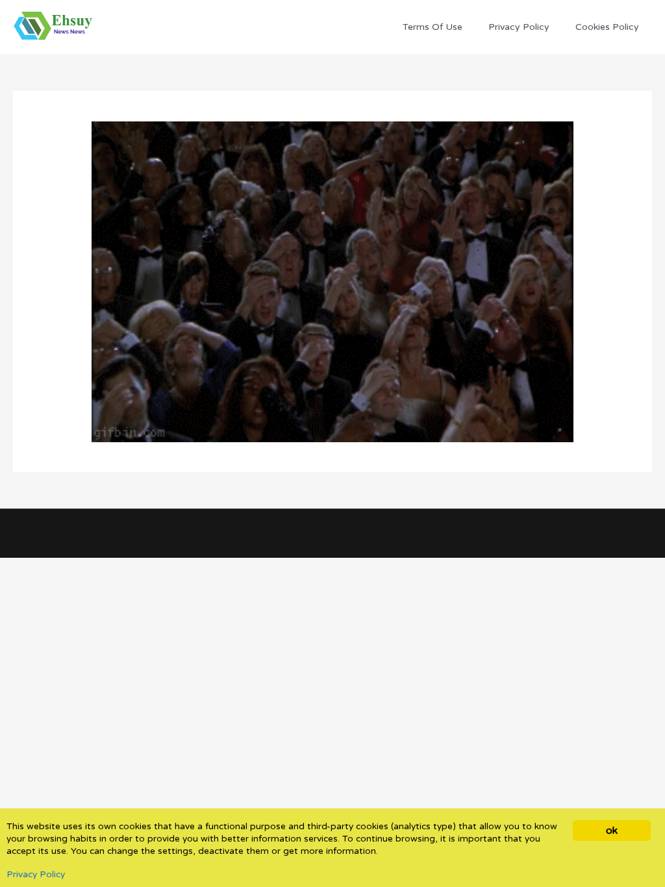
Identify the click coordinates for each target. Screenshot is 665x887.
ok (611, 830)
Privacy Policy (35, 874)
